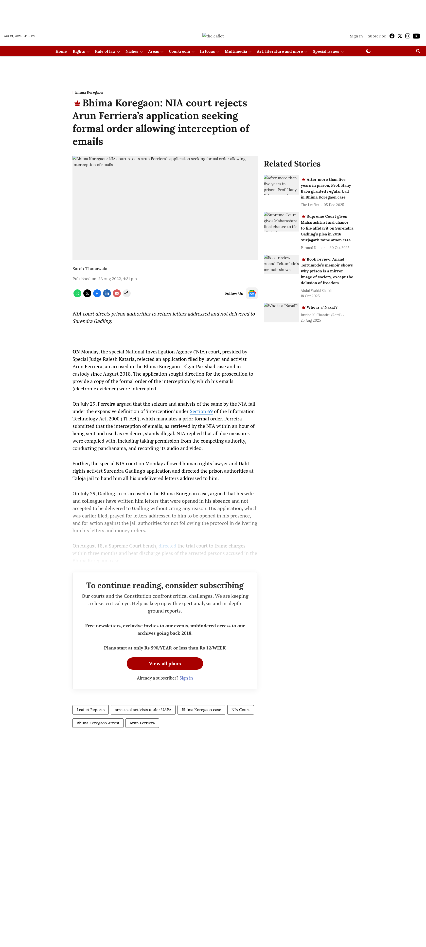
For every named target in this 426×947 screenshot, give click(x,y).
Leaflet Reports (91, 709)
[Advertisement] (213, 13)
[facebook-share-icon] (97, 295)
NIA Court (240, 709)
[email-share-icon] (117, 295)
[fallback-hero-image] (281, 185)
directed (167, 545)
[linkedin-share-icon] (107, 295)
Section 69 (201, 411)
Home (61, 51)
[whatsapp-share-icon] (77, 295)
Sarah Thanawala (89, 268)
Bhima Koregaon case (201, 709)
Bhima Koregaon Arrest (98, 722)
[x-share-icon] (87, 295)
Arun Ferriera (142, 722)
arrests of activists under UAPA (143, 709)
